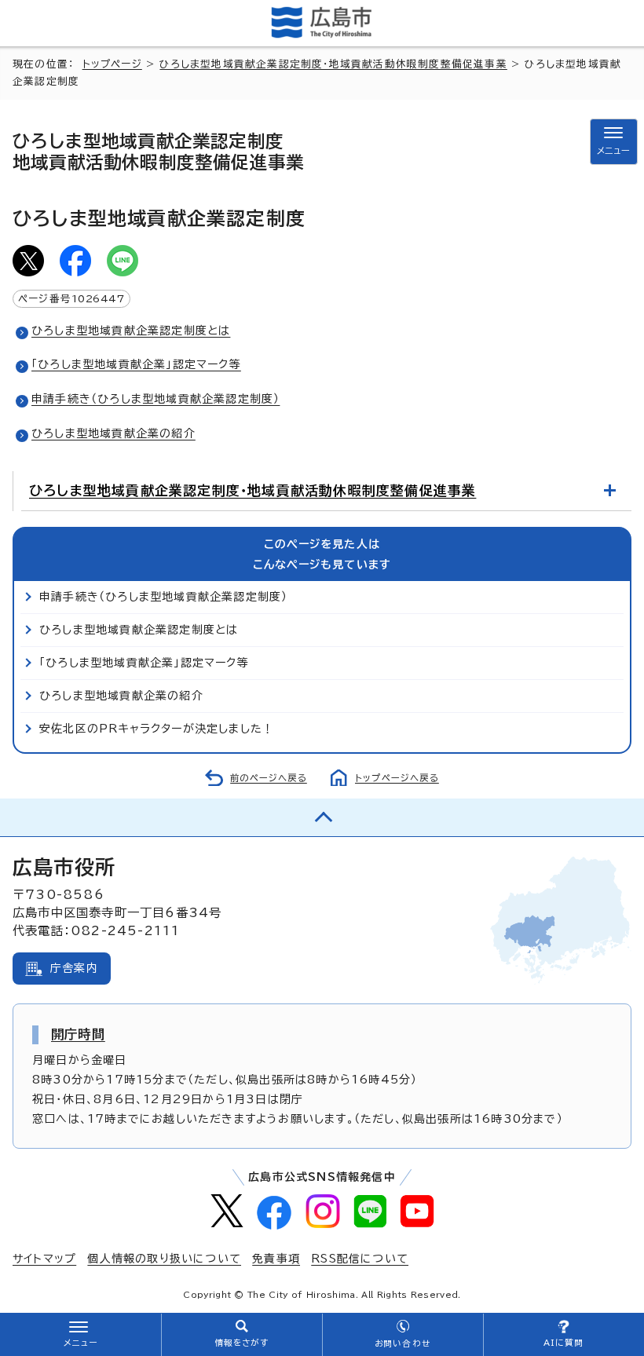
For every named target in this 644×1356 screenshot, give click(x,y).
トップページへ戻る (397, 777)
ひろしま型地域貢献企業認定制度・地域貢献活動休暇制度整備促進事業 (333, 64)
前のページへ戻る (268, 777)
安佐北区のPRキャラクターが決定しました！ (156, 728)
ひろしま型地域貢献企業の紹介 (113, 433)
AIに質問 (563, 1343)
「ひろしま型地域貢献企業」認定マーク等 (136, 364)
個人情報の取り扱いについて (164, 1258)
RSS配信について (359, 1258)
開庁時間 (78, 1034)
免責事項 (276, 1258)
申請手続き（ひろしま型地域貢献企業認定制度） (155, 398)
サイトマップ (44, 1258)
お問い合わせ (402, 1343)
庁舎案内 (74, 968)
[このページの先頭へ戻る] (322, 817)
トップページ (112, 64)
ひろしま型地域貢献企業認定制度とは (130, 330)
